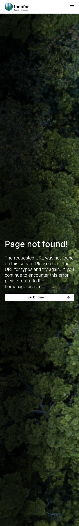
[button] (72, 7)
